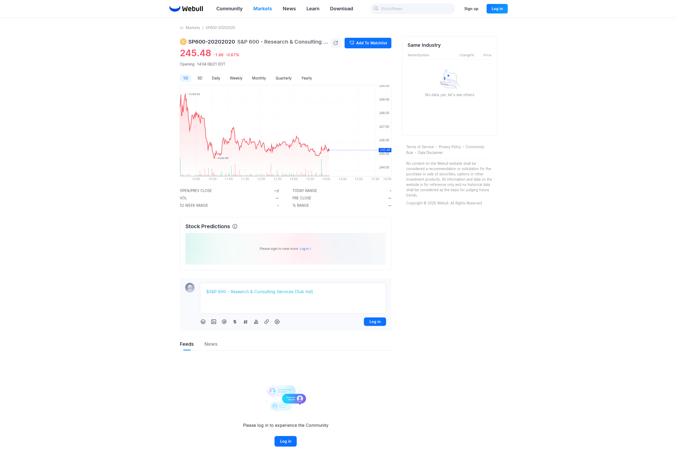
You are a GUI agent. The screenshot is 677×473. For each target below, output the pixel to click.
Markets (193, 27)
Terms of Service (420, 147)
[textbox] (293, 291)
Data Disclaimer (430, 153)
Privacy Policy (450, 147)
